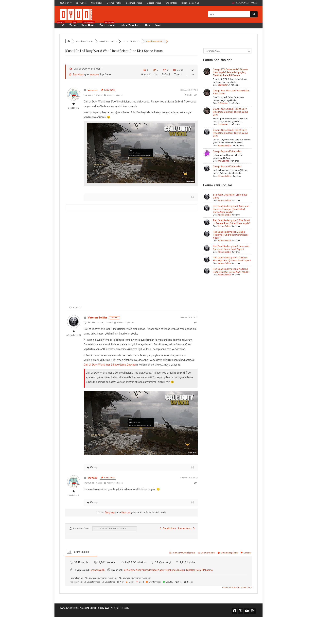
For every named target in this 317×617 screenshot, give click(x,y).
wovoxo (94, 74)
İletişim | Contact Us (190, 3)
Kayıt (158, 25)
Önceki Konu (169, 607)
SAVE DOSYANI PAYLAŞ (246, 3)
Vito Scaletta (223, 161)
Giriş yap (110, 591)
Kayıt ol (125, 591)
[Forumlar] (68, 41)
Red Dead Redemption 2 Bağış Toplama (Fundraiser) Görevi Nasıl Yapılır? (230, 235)
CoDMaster (223, 85)
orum (74, 25)
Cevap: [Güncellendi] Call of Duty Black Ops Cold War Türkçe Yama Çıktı (230, 112)
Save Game (88, 25)
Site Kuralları (97, 3)
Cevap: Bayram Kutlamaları (227, 151)
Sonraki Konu (184, 607)
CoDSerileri (64, 3)
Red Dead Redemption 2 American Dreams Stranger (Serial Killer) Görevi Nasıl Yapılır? (231, 209)
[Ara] (254, 14)
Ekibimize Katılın (114, 3)
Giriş (148, 25)
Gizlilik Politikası (154, 3)
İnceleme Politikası (134, 3)
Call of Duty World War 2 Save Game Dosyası (110, 444)
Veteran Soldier (97, 397)
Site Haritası (171, 3)
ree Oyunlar (108, 25)
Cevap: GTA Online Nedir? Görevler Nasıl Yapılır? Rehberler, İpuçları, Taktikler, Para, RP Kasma (230, 72)
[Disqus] (131, 246)
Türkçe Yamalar (128, 25)
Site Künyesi (81, 3)
